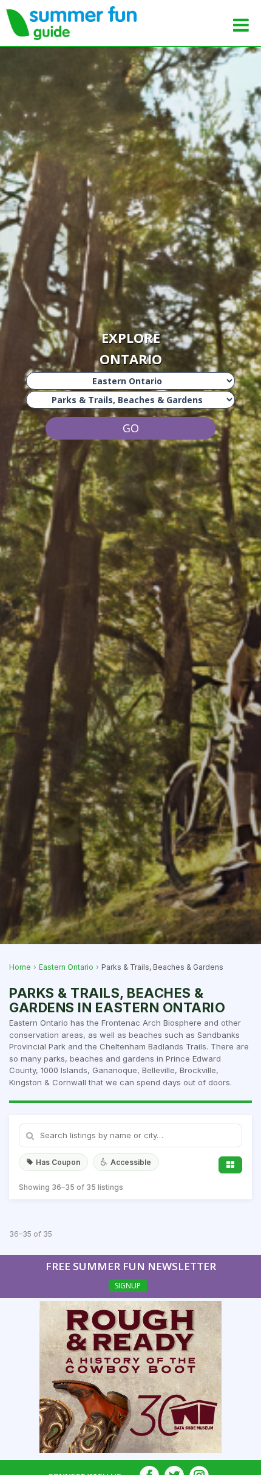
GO (131, 428)
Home (20, 967)
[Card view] (230, 1164)
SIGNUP (128, 1285)
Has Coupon (58, 1162)
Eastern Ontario (66, 967)
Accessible (130, 1162)
